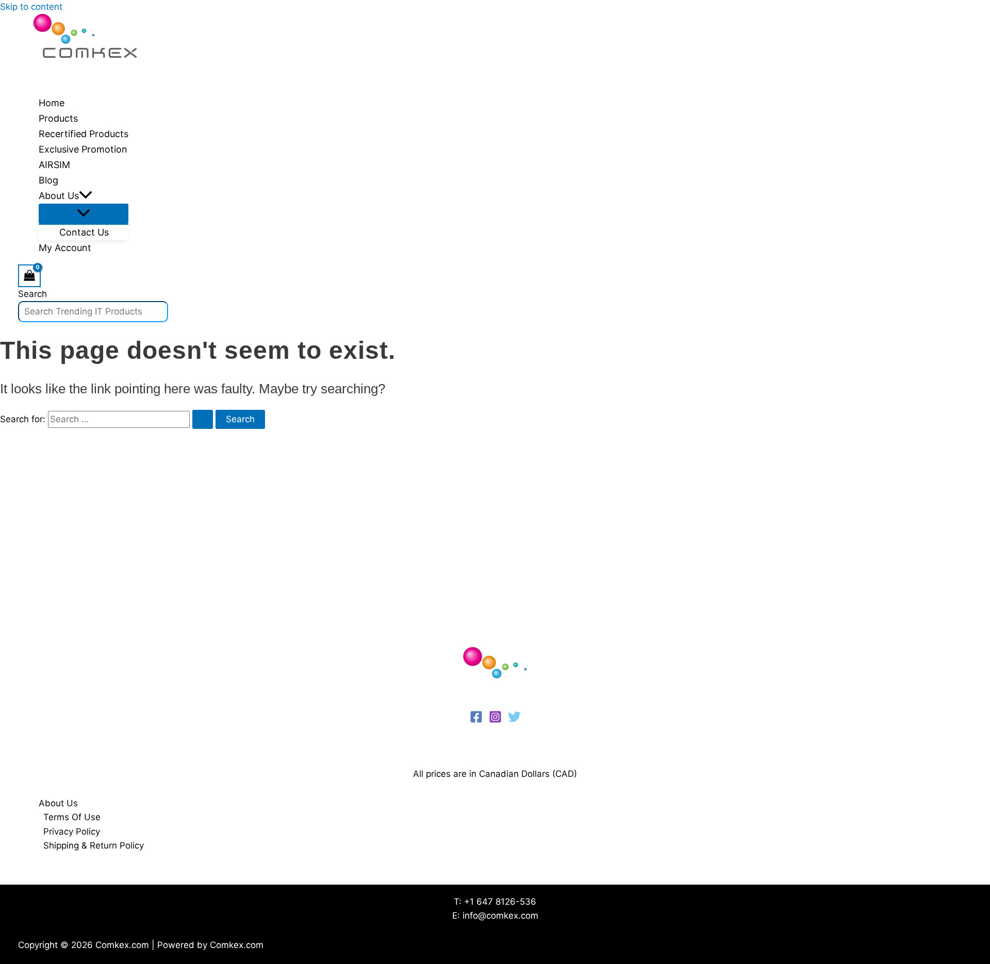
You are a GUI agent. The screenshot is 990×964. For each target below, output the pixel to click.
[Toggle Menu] (83, 214)
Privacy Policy (71, 831)
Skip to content (31, 7)
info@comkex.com (500, 915)
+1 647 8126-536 (500, 901)
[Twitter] (514, 720)
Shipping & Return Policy (93, 845)
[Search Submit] (202, 419)
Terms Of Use (72, 817)
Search (32, 294)
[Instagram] (495, 720)
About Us (58, 803)
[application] (85, 196)
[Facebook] (476, 720)
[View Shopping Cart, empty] (29, 275)
